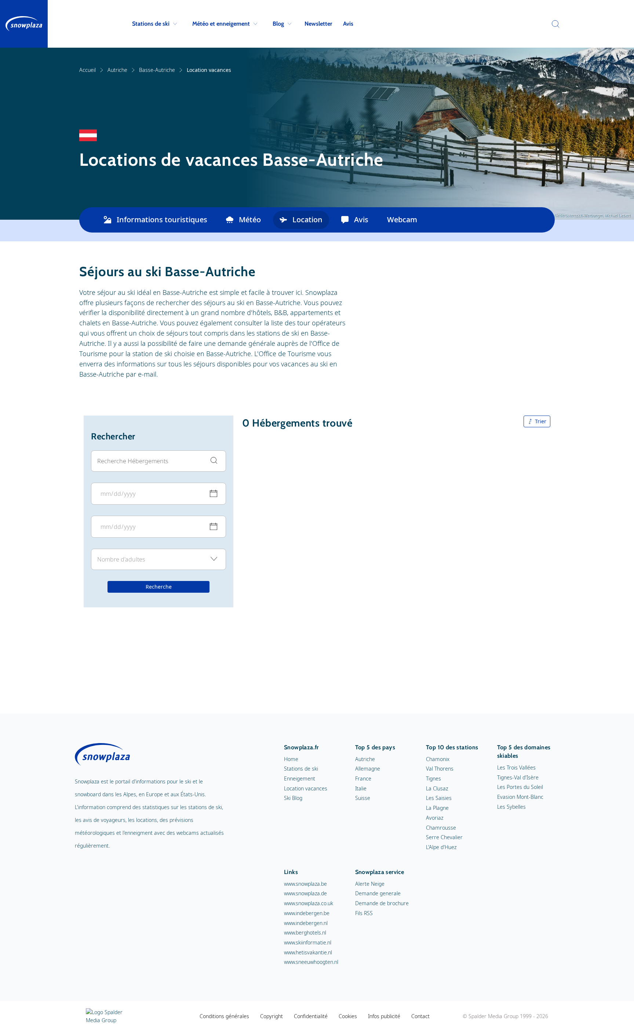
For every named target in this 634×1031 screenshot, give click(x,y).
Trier (540, 421)
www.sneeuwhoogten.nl (311, 961)
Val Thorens (439, 768)
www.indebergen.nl (306, 923)
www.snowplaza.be (305, 883)
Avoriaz (434, 817)
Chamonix (437, 759)
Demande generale (378, 893)
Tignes (433, 778)
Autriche (117, 69)
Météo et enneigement (221, 23)
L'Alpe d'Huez (441, 847)
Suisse (362, 797)
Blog (278, 23)
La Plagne (437, 807)
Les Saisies (439, 797)
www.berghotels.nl (305, 932)
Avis (348, 23)
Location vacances (305, 788)
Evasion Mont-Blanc (520, 796)
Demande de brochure (382, 903)
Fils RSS (364, 913)
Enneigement (299, 778)
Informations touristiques (162, 219)
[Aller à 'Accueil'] (24, 24)
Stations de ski (151, 23)
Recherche (159, 586)
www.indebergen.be (306, 913)
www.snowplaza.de (305, 893)
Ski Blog (293, 797)
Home (291, 759)
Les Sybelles (511, 806)
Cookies (348, 1016)
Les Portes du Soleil (520, 786)
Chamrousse (441, 827)
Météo (250, 219)
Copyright (271, 1016)
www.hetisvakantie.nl (308, 952)
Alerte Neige (370, 883)
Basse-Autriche (157, 69)
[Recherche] (553, 24)
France (363, 778)
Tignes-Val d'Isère (518, 777)
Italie (361, 788)
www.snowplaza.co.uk (308, 903)
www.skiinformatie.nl (307, 942)
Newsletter (318, 23)
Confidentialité (311, 1016)
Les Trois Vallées (516, 767)
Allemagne (367, 768)
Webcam (402, 219)
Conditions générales (224, 1016)
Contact (420, 1016)
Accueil (87, 69)
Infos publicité (384, 1016)
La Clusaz (437, 788)
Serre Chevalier (444, 837)
